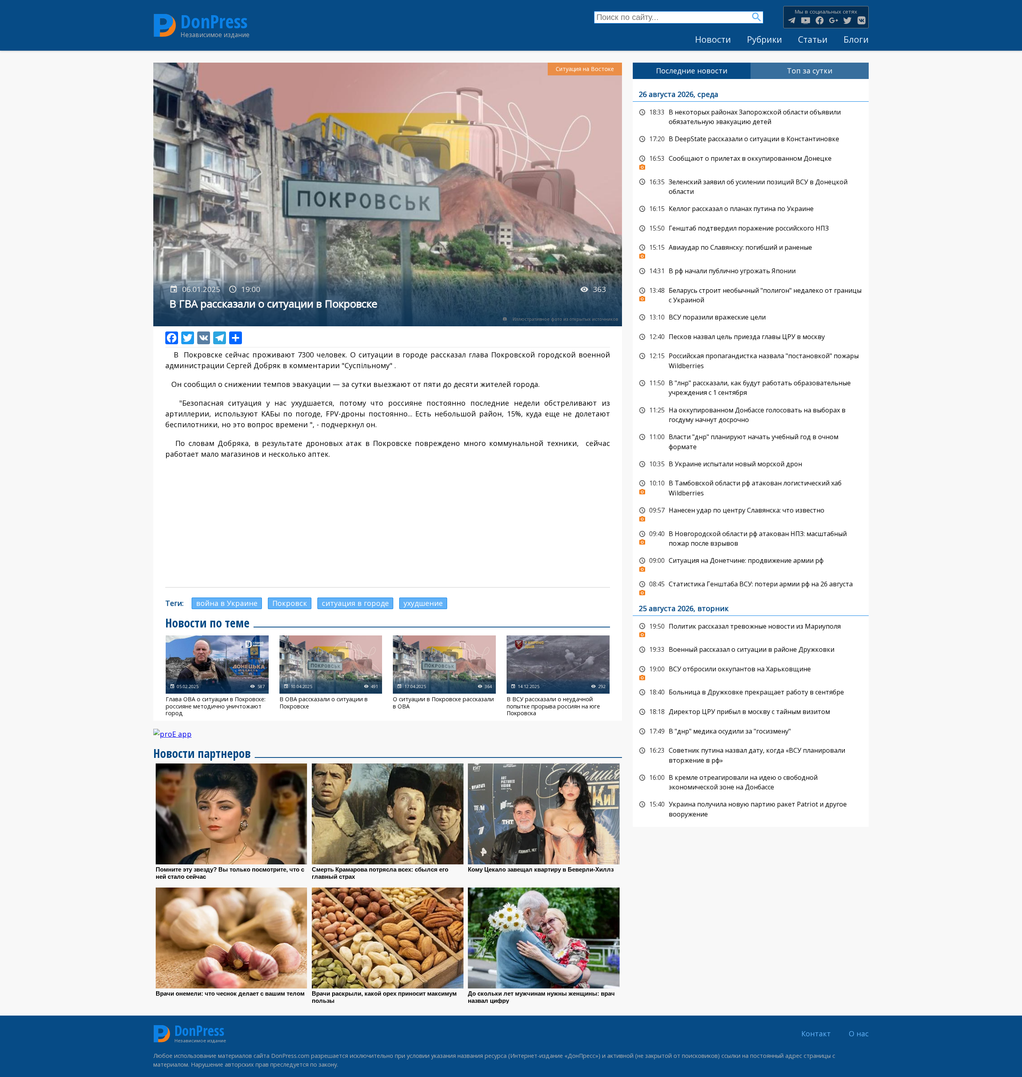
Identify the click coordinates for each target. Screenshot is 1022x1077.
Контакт (816, 1033)
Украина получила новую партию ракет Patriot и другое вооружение (751, 808)
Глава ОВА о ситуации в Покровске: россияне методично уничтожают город (217, 675)
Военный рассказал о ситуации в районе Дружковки (751, 650)
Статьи (813, 39)
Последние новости (691, 70)
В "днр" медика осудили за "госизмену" (751, 731)
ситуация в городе (355, 603)
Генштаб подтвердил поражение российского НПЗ (751, 228)
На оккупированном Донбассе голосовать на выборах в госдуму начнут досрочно (751, 414)
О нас (859, 1033)
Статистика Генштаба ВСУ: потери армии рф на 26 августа (751, 586)
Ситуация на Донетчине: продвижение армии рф (751, 563)
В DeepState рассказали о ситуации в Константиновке (751, 139)
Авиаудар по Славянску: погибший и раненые (751, 249)
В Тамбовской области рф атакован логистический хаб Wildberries (751, 487)
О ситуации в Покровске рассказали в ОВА (444, 675)
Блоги (856, 39)
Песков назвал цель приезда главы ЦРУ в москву (751, 337)
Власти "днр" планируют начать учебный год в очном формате (751, 441)
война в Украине (226, 603)
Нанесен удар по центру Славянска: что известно (751, 512)
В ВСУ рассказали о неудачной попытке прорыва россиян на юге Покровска (558, 675)
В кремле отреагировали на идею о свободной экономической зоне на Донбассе (751, 781)
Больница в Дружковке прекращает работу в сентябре (751, 692)
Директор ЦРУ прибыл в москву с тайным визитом (751, 712)
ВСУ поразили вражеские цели (751, 317)
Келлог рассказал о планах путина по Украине (751, 209)
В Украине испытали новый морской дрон (751, 464)
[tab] (692, 71)
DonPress (214, 21)
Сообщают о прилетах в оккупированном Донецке (751, 161)
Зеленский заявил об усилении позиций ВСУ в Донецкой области (751, 186)
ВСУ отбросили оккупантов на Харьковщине (751, 671)
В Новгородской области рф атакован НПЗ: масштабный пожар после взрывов (751, 537)
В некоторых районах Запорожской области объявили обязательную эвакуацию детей (751, 116)
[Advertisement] (387, 523)
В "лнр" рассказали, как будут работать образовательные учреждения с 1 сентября (751, 387)
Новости (713, 39)
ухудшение (423, 603)
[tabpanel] (751, 453)
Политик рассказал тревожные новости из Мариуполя (751, 628)
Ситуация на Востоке (585, 69)
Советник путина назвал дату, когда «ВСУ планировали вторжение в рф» (751, 754)
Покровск (289, 603)
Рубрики (764, 39)
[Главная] (164, 25)
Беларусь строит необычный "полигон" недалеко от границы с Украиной (751, 294)
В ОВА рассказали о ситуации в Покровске (330, 675)
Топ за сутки (809, 70)
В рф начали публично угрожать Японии (751, 271)
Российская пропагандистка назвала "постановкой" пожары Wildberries (751, 360)
